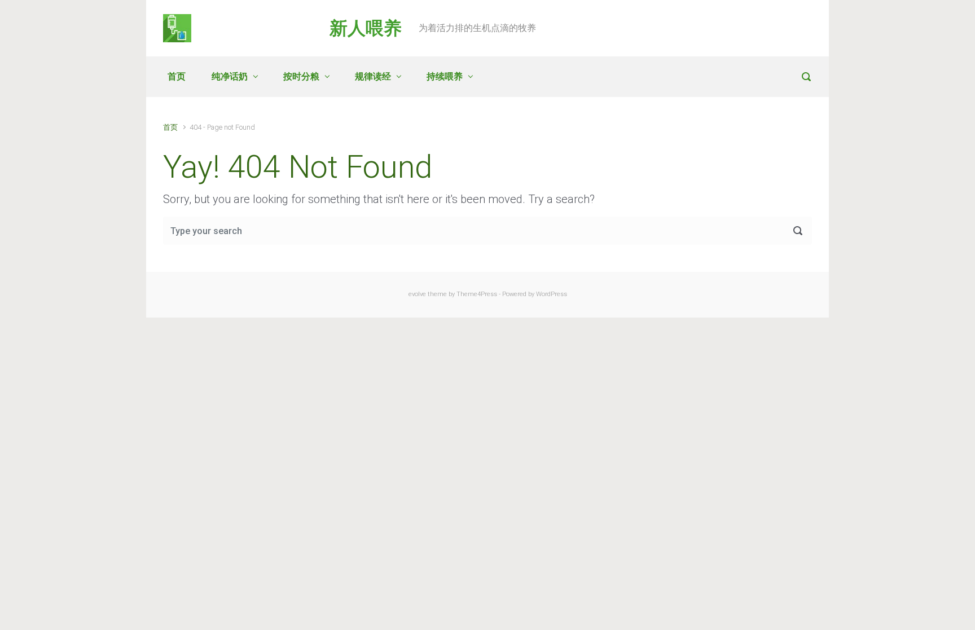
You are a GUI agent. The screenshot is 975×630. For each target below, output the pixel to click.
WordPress (551, 294)
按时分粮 (301, 76)
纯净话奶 (230, 76)
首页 (177, 76)
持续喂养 (445, 76)
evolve (417, 294)
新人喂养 (366, 28)
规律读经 (373, 76)
